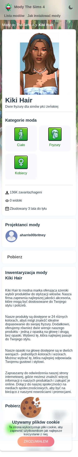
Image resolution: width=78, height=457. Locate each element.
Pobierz (14, 257)
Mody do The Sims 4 (18, 25)
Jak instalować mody (44, 16)
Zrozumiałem (36, 441)
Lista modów (14, 16)
